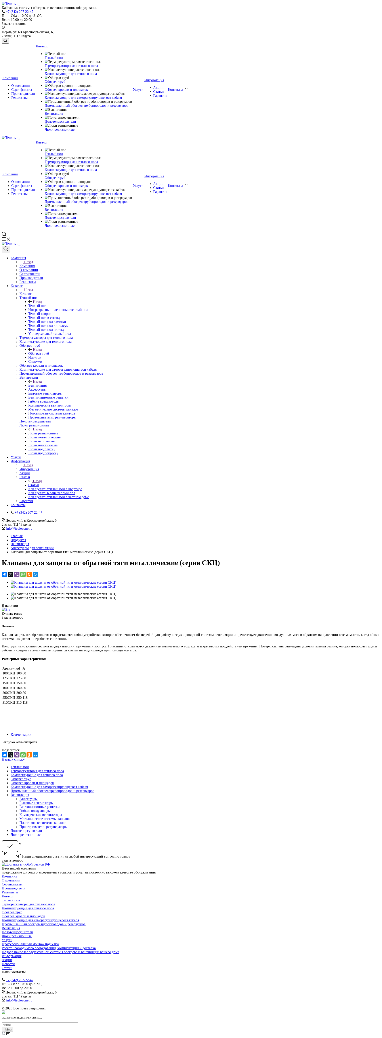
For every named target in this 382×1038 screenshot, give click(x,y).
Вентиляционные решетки (39, 807)
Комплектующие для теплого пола (71, 74)
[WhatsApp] (23, 574)
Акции (158, 87)
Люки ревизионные (59, 129)
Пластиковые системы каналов (42, 823)
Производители (23, 93)
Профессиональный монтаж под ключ (30, 944)
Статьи (158, 91)
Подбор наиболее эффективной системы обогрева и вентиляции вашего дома (60, 952)
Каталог (42, 46)
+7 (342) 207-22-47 (19, 12)
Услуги (138, 89)
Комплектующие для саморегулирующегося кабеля (83, 97)
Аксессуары (28, 799)
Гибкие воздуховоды (35, 811)
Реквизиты (19, 97)
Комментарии (21, 734)
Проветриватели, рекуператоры (43, 827)
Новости (8, 964)
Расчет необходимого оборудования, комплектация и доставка (49, 948)
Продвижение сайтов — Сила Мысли (30, 1004)
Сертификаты (21, 89)
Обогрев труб (55, 81)
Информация (154, 80)
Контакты (175, 89)
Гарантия (160, 95)
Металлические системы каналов (44, 819)
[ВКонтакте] (4, 574)
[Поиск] (5, 41)
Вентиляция (54, 113)
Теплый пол (54, 58)
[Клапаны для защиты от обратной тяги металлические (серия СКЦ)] (63, 582)
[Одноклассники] (29, 574)
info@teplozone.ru (19, 528)
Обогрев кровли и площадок (66, 89)
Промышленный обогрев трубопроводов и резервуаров (86, 105)
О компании (20, 85)
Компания (10, 78)
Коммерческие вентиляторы (40, 815)
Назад (28, 262)
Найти (7, 1029)
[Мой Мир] (35, 574)
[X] (10, 574)
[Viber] (16, 574)
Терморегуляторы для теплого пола (71, 66)
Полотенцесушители (60, 121)
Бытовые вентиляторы (36, 803)
